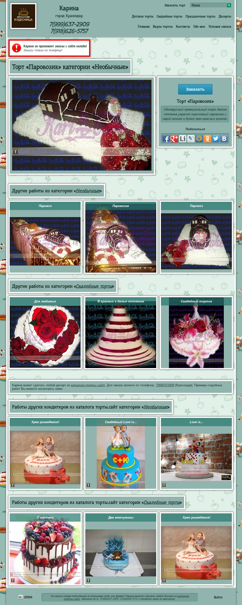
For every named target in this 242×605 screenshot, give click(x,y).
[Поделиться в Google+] (174, 138)
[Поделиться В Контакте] (224, 138)
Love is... (196, 422)
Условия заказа (219, 26)
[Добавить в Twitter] (216, 138)
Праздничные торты (200, 16)
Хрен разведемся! (45, 422)
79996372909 (165, 385)
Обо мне (199, 26)
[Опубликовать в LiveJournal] (191, 138)
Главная (144, 26)
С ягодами (45, 517)
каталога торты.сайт (88, 385)
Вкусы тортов (163, 26)
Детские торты (142, 16)
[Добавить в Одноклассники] (207, 138)
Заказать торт (175, 5)
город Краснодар (69, 16)
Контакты (183, 26)
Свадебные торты (169, 16)
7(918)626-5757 (69, 31)
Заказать (195, 89)
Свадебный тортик (196, 301)
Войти (218, 597)
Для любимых (45, 301)
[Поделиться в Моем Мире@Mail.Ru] (199, 138)
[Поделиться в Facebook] (166, 138)
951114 (27, 597)
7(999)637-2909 (69, 24)
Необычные (88, 190)
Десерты (225, 16)
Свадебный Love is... (121, 422)
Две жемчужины (121, 517)
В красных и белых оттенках (121, 301)
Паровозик (120, 206)
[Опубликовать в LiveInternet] (182, 138)
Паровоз (45, 206)
